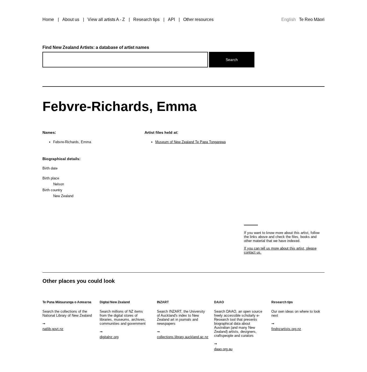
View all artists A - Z (106, 19)
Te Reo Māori (312, 19)
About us (70, 19)
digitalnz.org (109, 337)
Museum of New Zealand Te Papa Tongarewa (190, 142)
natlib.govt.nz (52, 329)
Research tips (146, 19)
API (171, 19)
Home (48, 19)
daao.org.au (223, 349)
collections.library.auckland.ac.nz (182, 337)
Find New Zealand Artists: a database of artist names (95, 47)
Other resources (198, 19)
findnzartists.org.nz (286, 329)
